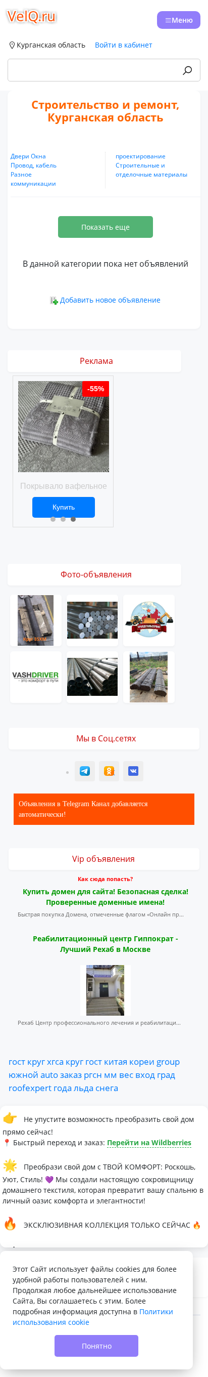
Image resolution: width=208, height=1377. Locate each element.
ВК (133, 772)
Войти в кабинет (123, 45)
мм (110, 1074)
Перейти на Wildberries (149, 1142)
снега (106, 1087)
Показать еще (105, 227)
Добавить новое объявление (110, 300)
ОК (110, 772)
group (168, 1061)
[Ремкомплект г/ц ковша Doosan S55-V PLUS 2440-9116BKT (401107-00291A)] (149, 619)
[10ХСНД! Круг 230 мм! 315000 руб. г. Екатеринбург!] (92, 619)
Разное (21, 174)
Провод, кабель (34, 165)
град (166, 1074)
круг (36, 1061)
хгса (55, 1061)
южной (23, 1074)
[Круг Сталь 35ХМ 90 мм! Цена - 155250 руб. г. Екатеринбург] (36, 619)
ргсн (93, 1074)
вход (145, 1074)
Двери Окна (28, 156)
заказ (71, 1074)
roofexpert (30, 1087)
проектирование (141, 156)
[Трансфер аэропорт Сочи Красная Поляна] (36, 676)
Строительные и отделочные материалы (151, 170)
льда (83, 1087)
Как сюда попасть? (105, 879)
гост (17, 1061)
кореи (141, 1061)
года (63, 1087)
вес (126, 1074)
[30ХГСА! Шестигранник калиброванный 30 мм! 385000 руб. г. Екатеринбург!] (149, 676)
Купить (64, 507)
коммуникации (33, 183)
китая (115, 1061)
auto (49, 1074)
